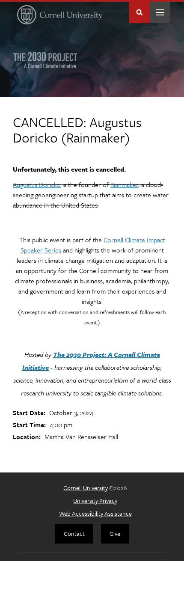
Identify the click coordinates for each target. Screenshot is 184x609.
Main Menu (160, 12)
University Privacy (95, 500)
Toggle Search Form (139, 12)
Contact (74, 533)
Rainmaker (124, 184)
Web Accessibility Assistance (95, 513)
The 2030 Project (45, 60)
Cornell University (85, 487)
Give (115, 533)
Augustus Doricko (37, 184)
